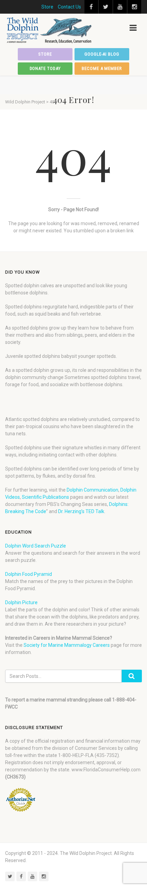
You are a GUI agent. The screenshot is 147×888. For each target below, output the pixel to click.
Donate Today (45, 68)
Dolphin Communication (92, 490)
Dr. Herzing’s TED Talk (81, 511)
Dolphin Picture (21, 602)
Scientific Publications (45, 497)
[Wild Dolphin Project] (49, 30)
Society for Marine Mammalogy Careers (67, 645)
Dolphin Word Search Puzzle (35, 546)
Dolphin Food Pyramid (28, 574)
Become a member (102, 68)
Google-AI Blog (101, 54)
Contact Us (69, 7)
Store (47, 7)
